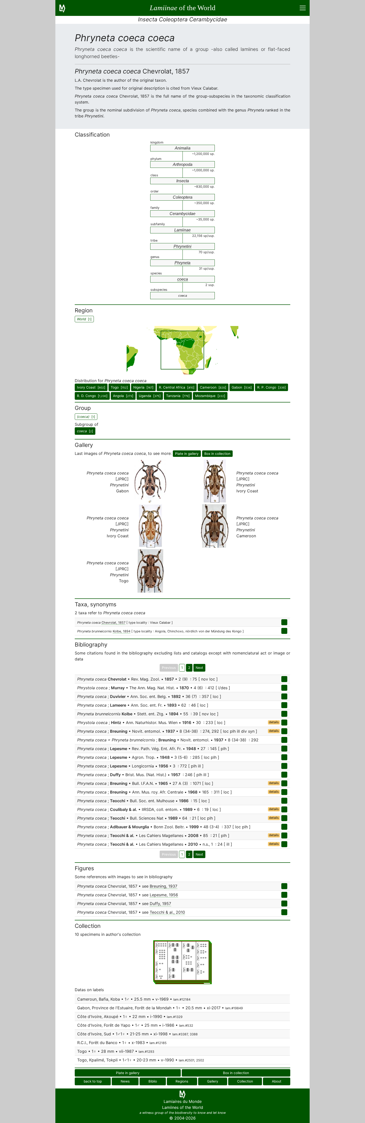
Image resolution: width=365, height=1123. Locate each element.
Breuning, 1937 (163, 886)
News (125, 1081)
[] (85, 431)
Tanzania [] (178, 396)
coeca (182, 279)
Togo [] (119, 387)
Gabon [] (242, 387)
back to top (93, 1081)
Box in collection (217, 454)
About (276, 1081)
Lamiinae (182, 230)
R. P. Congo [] (271, 387)
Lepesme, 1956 (164, 894)
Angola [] (123, 396)
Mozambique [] (210, 396)
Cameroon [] (213, 387)
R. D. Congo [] (92, 396)
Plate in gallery (187, 454)
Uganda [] (150, 396)
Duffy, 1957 (160, 903)
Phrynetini (182, 246)
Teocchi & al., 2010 (167, 912)
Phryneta (182, 263)
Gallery (212, 1081)
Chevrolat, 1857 (113, 622)
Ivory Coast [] (91, 387)
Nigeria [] (143, 387)
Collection (245, 1081)
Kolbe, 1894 (121, 631)
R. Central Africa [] (176, 387)
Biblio (152, 1081)
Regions (182, 1081)
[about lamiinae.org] (65, 7)
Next (199, 668)
